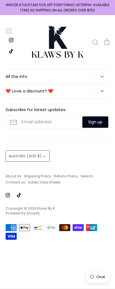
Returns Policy (66, 176)
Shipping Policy (37, 176)
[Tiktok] (11, 51)
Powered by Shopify (23, 213)
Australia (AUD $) (25, 156)
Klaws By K (46, 208)
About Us (13, 176)
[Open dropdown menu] (102, 76)
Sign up (95, 122)
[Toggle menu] (9, 31)
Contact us (15, 182)
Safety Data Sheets (44, 182)
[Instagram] (11, 40)
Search (87, 176)
